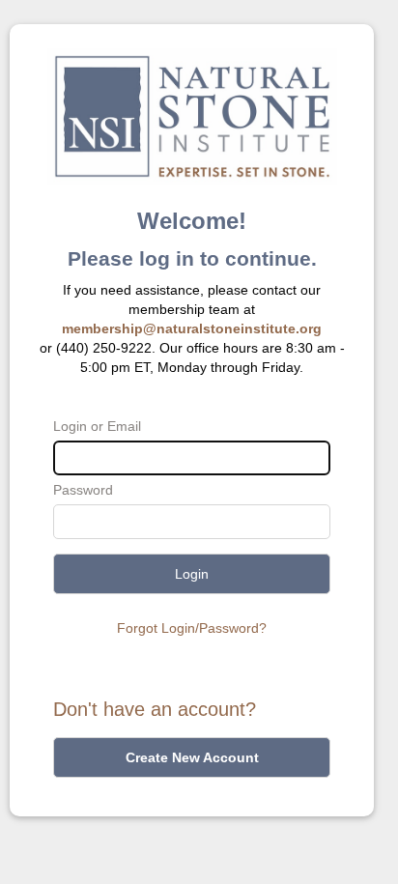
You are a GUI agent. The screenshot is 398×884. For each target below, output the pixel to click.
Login (192, 574)
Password (83, 490)
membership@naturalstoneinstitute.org (192, 328)
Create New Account (192, 757)
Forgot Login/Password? (192, 628)
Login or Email (97, 426)
